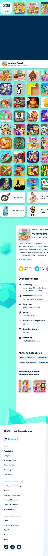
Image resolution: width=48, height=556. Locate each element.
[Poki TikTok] (6, 547)
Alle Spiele (8, 474)
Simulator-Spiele (28, 362)
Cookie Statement (11, 505)
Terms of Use (9, 509)
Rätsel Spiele (9, 465)
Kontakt (7, 490)
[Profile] (4, 11)
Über (6, 521)
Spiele (34, 230)
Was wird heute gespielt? (7, 11)
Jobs (6, 539)
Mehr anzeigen (24, 259)
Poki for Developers (12, 525)
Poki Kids (7, 530)
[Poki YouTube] (19, 547)
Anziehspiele (9, 470)
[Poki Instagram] (12, 547)
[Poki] (6, 5)
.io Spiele (7, 456)
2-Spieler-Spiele (10, 460)
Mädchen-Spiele (27, 358)
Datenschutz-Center (12, 495)
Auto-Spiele (8, 451)
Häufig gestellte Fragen (13, 486)
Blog (6, 535)
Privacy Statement (11, 500)
